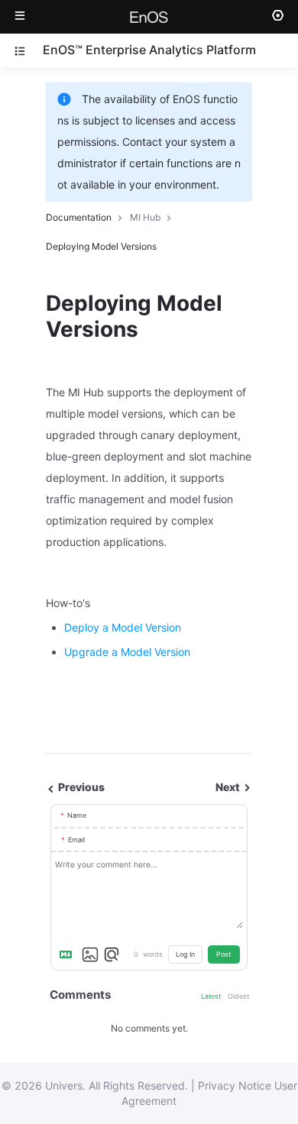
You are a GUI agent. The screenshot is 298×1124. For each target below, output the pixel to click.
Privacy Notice (234, 1085)
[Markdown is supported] (69, 954)
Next (228, 786)
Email (76, 839)
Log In (185, 954)
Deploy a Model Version (122, 627)
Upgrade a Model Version (127, 651)
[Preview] (111, 954)
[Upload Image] (90, 954)
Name (76, 815)
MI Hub (145, 217)
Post (223, 954)
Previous (80, 786)
